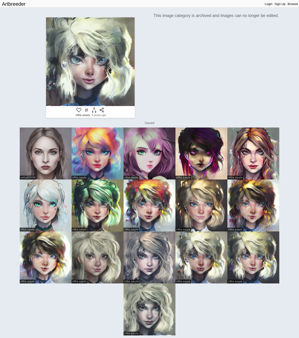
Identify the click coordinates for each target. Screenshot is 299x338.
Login (268, 4)
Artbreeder (14, 4)
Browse (293, 4)
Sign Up (280, 4)
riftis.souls (83, 115)
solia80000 (28, 177)
